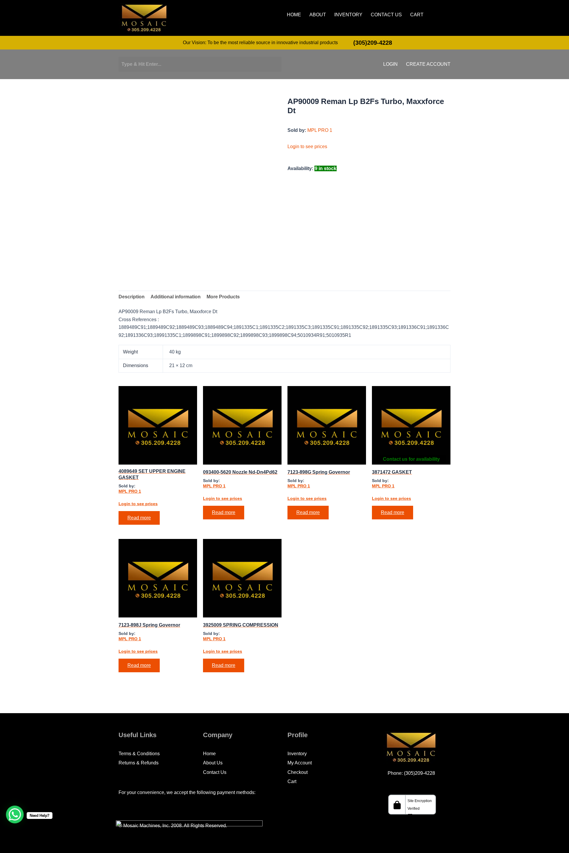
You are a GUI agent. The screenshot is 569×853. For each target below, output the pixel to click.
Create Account (428, 64)
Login (390, 64)
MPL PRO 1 (319, 130)
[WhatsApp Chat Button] (15, 814)
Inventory (348, 14)
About (317, 14)
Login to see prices (307, 146)
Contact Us (386, 14)
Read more (139, 517)
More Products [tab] (223, 296)
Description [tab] (132, 296)
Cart (416, 14)
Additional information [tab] (176, 296)
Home (294, 14)
